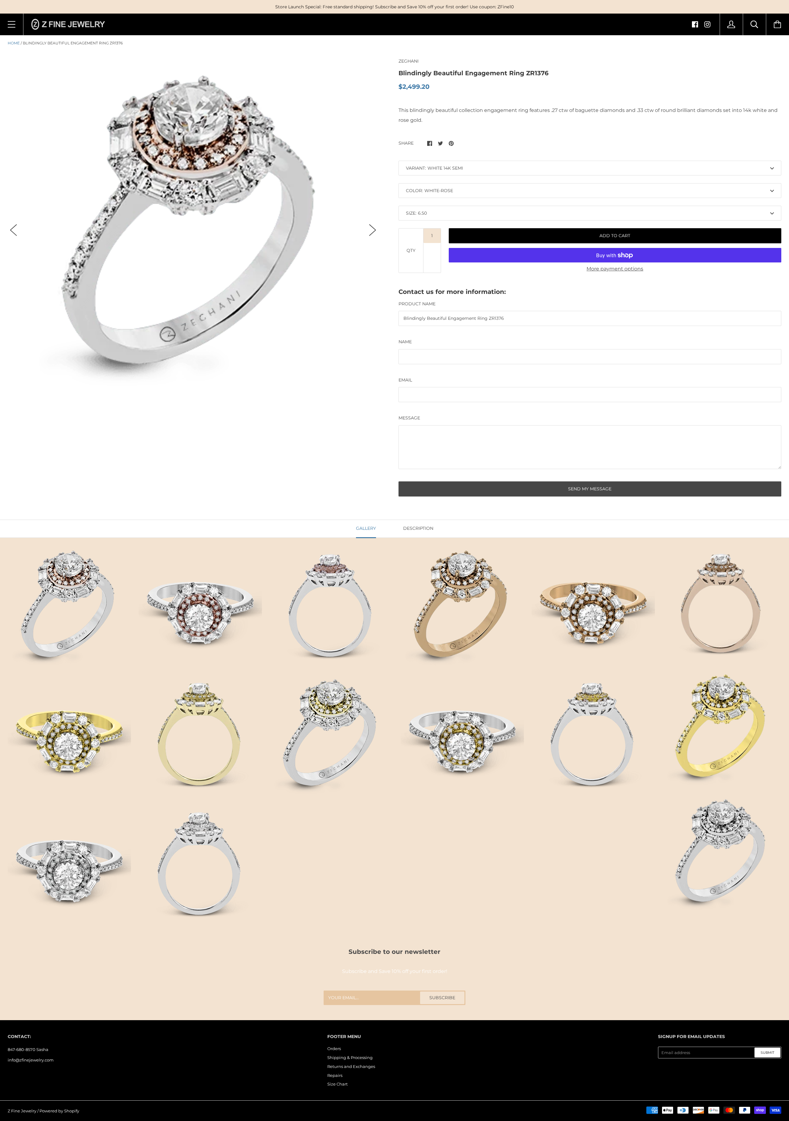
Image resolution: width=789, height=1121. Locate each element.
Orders (334, 1048)
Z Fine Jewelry (22, 1110)
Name (405, 341)
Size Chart (337, 1084)
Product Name (417, 304)
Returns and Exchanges (351, 1066)
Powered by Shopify (59, 1110)
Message (409, 418)
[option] (193, 225)
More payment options (615, 269)
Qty (411, 250)
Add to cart (614, 235)
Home (14, 43)
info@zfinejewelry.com (31, 1059)
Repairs (334, 1075)
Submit (767, 1052)
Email (405, 380)
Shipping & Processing (350, 1057)
